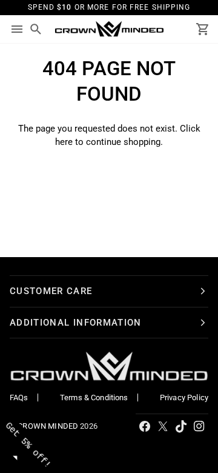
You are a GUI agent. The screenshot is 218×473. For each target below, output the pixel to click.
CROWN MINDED (48, 426)
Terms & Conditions (94, 397)
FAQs (19, 397)
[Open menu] (17, 29)
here (64, 141)
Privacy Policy (184, 397)
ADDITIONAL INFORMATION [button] (76, 322)
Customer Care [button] (51, 291)
